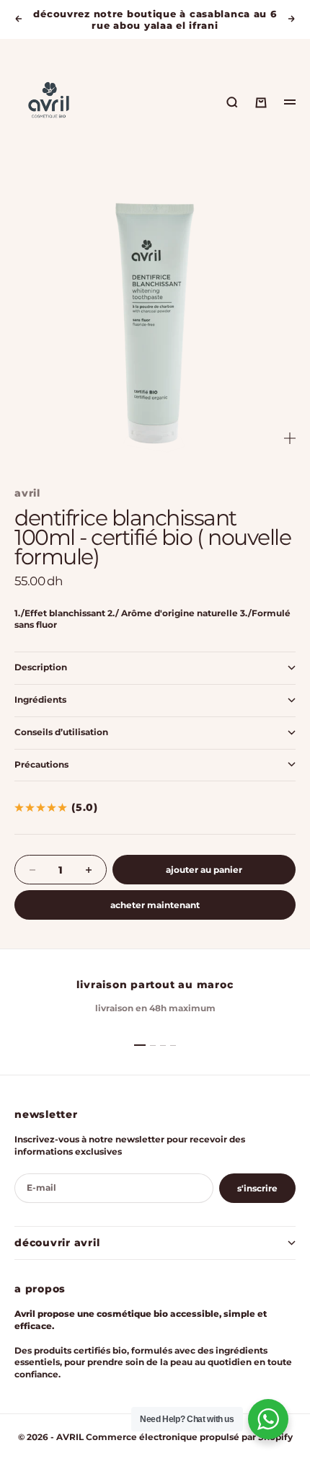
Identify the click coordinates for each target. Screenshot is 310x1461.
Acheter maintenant (155, 905)
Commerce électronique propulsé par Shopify (189, 1436)
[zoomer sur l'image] (289, 438)
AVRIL (27, 493)
